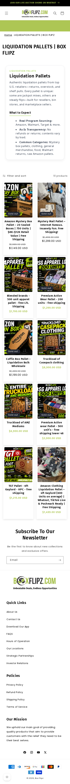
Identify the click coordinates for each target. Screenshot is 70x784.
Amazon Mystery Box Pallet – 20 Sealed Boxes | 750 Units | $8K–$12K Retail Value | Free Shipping (18, 230)
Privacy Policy (15, 684)
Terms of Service (17, 706)
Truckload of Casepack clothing (51, 360)
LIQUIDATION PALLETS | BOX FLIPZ (34, 35)
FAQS (10, 634)
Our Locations (15, 648)
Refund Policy (15, 692)
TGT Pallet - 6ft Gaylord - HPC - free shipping (18, 489)
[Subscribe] (59, 560)
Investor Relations (17, 663)
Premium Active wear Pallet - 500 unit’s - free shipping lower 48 (52, 428)
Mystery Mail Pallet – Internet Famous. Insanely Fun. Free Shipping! (51, 227)
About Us (12, 611)
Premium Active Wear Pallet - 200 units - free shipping (51, 299)
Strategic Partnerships (20, 655)
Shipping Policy (16, 699)
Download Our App (18, 626)
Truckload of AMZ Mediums (18, 424)
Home (8, 35)
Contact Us (13, 619)
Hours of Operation (18, 641)
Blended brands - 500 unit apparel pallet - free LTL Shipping (18, 301)
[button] (6, 13)
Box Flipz (39, 778)
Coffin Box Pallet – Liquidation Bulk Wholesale (18, 362)
